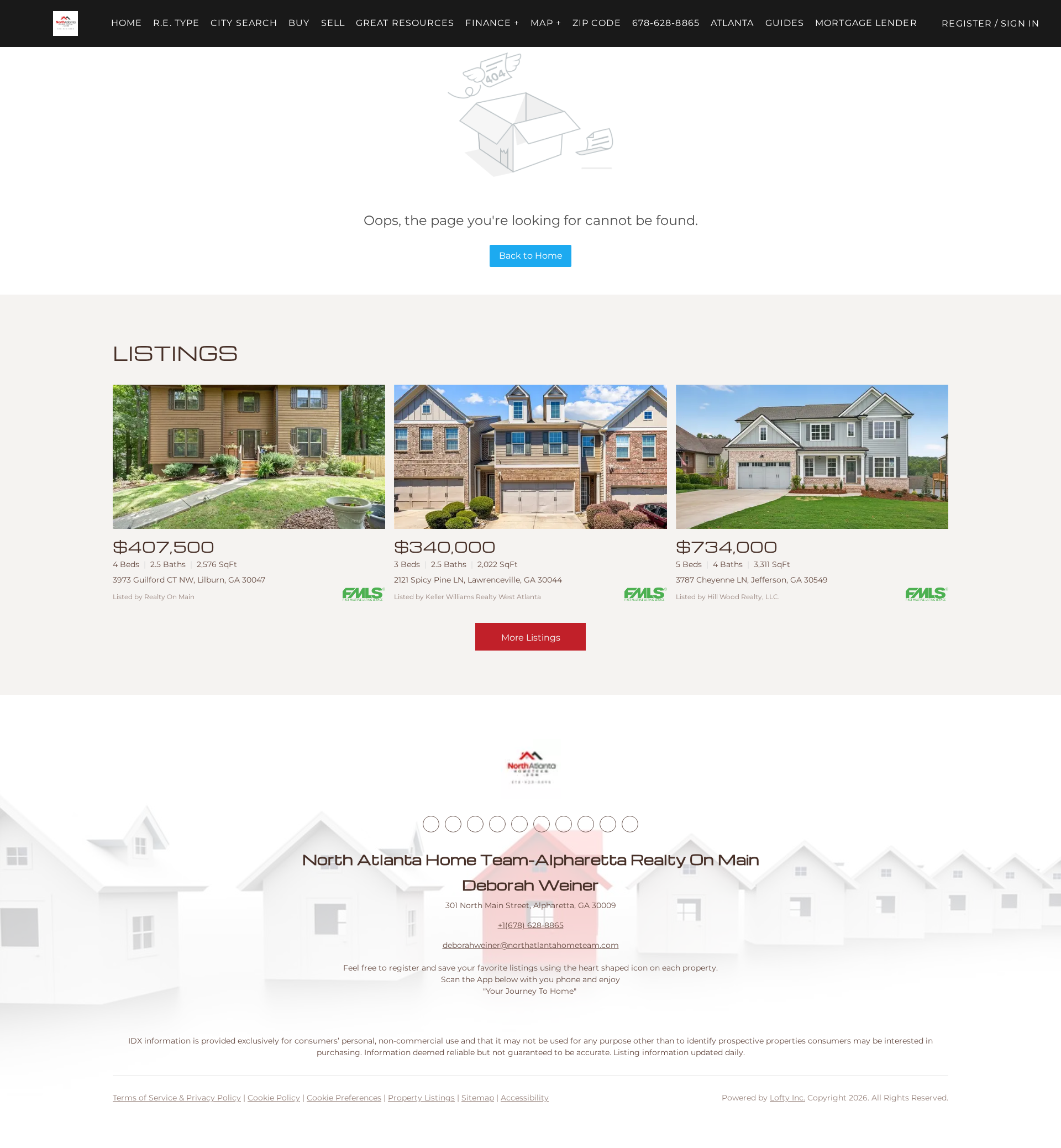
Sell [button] (333, 23)
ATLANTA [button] (732, 23)
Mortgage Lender (866, 23)
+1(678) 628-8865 (531, 925)
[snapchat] (585, 824)
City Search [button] (244, 23)
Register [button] (967, 23)
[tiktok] (563, 824)
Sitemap (477, 1098)
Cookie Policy (274, 1098)
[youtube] (541, 824)
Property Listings (421, 1098)
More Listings (530, 637)
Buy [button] (298, 23)
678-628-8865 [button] (666, 23)
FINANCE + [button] (492, 23)
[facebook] (431, 824)
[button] (65, 23)
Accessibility (525, 1098)
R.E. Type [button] (176, 23)
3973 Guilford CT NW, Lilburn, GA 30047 (189, 580)
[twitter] (475, 824)
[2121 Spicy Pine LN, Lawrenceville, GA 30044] (530, 457)
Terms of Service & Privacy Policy (177, 1098)
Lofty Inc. (787, 1098)
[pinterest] (608, 824)
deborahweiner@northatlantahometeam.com (531, 945)
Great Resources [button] (405, 23)
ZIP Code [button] (596, 23)
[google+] (630, 824)
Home (126, 23)
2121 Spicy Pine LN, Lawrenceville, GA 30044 (478, 580)
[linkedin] (453, 824)
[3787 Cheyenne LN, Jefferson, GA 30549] (812, 457)
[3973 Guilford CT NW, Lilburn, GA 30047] (249, 457)
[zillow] (497, 824)
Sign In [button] (1020, 23)
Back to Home (531, 255)
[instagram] (519, 824)
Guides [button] (785, 23)
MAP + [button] (545, 23)
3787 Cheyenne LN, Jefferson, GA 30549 (752, 580)
